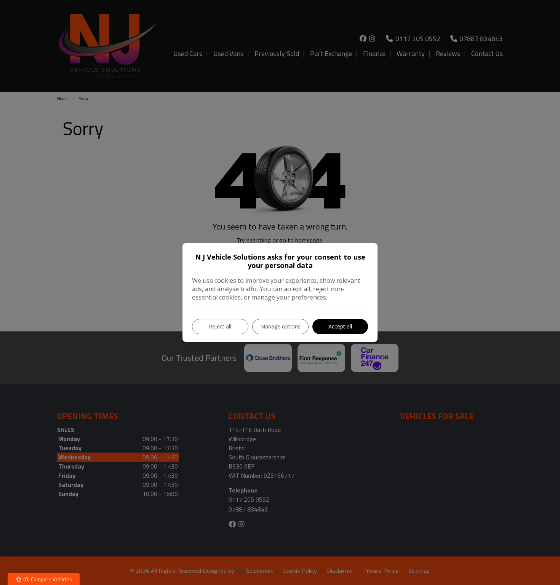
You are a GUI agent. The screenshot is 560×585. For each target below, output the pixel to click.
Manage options (280, 326)
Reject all (220, 326)
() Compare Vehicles (47, 579)
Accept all (340, 326)
